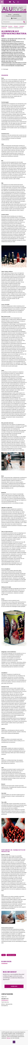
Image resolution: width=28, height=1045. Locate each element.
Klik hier (8, 1038)
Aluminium (16, 26)
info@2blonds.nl (4, 1000)
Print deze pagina (11, 954)
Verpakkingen (4, 27)
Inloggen (15, 18)
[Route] (18, 2)
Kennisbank (22, 26)
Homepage (10, 26)
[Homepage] (14, 10)
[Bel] (14, 2)
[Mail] (10, 2)
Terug (3, 954)
